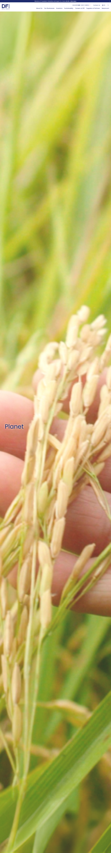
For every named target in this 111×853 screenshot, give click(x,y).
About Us (39, 8)
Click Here (73, 1)
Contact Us (96, 5)
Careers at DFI (80, 8)
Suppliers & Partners (93, 8)
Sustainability (68, 8)
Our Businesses (49, 8)
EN (104, 5)
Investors (59, 8)
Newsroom (105, 8)
